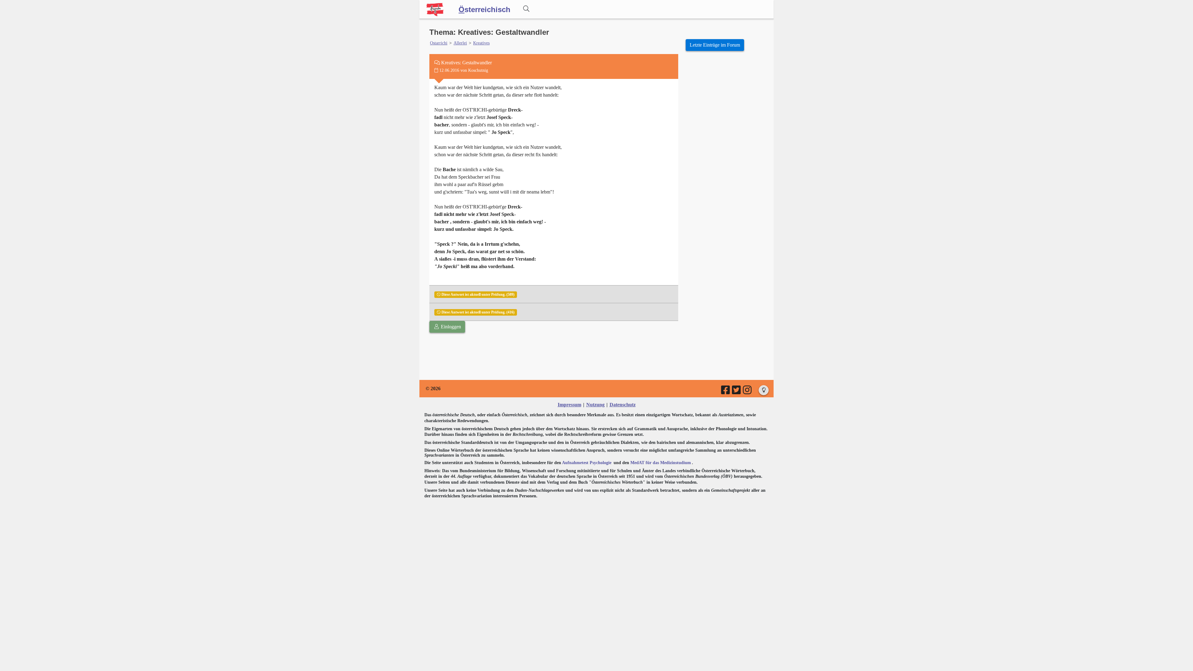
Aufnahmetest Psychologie (586, 462)
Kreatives (481, 43)
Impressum (569, 404)
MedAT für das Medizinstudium (660, 462)
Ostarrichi (438, 43)
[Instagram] (747, 392)
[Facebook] (726, 392)
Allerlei (460, 43)
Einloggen (450, 326)
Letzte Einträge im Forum (715, 45)
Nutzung (595, 404)
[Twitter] (737, 392)
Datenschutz (623, 404)
